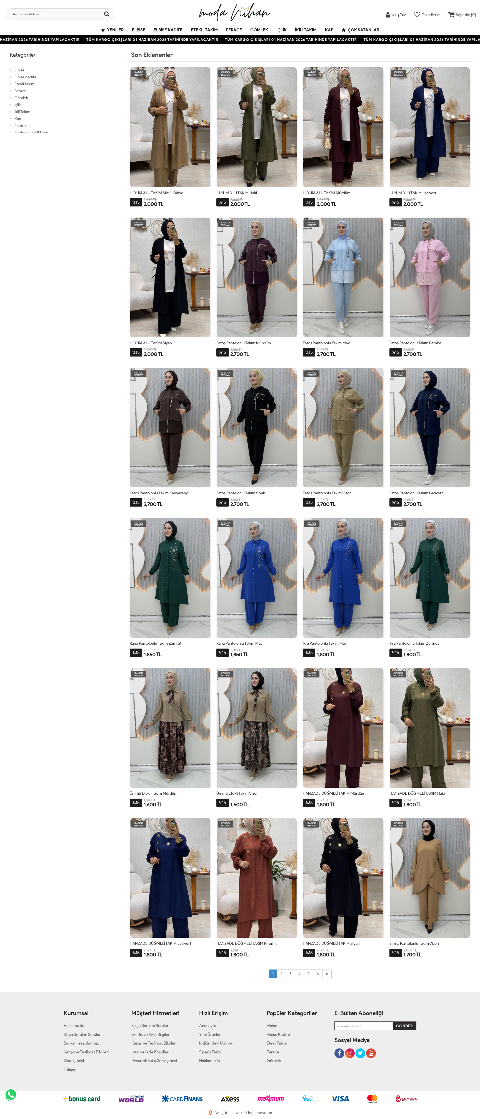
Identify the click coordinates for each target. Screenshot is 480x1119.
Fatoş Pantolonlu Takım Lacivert (416, 493)
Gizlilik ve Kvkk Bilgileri (150, 1034)
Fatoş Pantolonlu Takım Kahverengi (159, 493)
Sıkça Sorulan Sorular (82, 1034)
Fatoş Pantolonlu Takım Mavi (327, 343)
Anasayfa (207, 1025)
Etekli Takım (204, 30)
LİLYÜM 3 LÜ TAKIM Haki (236, 193)
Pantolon (22, 125)
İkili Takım (306, 30)
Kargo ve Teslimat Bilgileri (86, 1052)
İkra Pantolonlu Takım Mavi (325, 643)
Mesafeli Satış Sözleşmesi (154, 1060)
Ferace (234, 30)
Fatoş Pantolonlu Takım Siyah (240, 493)
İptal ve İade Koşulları (150, 1052)
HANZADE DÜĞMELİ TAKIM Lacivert (160, 943)
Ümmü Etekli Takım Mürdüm (154, 793)
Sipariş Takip (210, 1052)
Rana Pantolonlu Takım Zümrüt (155, 643)
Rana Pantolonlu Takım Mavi (239, 643)
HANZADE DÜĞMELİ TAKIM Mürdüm (334, 793)
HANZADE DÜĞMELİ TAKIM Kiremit (246, 943)
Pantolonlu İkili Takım (31, 132)
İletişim (70, 1069)
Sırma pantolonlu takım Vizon (414, 943)
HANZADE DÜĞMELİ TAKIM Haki (417, 793)
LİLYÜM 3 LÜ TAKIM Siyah (151, 343)
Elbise (138, 30)
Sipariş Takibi (75, 1060)
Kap (329, 30)
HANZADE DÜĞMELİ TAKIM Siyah (331, 943)
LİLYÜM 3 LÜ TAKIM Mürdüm (327, 193)
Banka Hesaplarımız (81, 1043)
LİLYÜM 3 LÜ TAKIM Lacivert (412, 193)
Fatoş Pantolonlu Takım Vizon (327, 493)
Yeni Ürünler (210, 1034)
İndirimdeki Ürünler (216, 1043)
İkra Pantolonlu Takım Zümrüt (414, 643)
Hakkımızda (74, 1025)
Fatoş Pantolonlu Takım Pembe (415, 343)
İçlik (281, 30)
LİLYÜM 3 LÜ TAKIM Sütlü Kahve (156, 193)
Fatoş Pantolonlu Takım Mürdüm (243, 343)
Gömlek (259, 30)
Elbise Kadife (168, 30)
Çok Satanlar (363, 30)
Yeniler (115, 30)
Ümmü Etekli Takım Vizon (237, 793)
